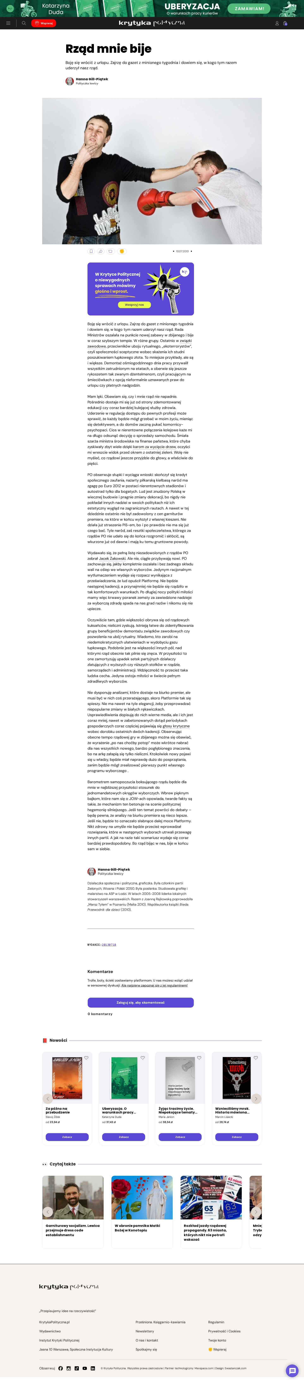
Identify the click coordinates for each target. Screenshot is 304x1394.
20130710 (109, 945)
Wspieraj (47, 23)
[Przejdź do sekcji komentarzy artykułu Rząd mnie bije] (111, 251)
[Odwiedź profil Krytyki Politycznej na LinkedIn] (92, 1368)
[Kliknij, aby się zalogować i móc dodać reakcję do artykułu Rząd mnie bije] (122, 251)
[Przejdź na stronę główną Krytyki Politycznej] (69, 1287)
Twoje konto (217, 1340)
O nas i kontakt (147, 1340)
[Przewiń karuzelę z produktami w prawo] (256, 1099)
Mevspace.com (204, 1368)
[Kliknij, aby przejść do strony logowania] (277, 23)
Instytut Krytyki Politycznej (59, 1340)
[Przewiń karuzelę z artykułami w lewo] (48, 1212)
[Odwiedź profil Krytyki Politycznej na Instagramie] (68, 1368)
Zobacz (67, 1137)
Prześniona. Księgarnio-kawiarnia (161, 1322)
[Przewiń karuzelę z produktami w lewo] (48, 1099)
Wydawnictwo (50, 1331)
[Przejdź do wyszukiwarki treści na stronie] (24, 23)
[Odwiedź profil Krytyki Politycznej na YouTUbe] (84, 1368)
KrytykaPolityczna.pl (54, 1322)
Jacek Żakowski (112, 558)
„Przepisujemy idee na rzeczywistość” (67, 1311)
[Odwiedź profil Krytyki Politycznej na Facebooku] (60, 1368)
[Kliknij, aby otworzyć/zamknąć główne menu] (8, 23)
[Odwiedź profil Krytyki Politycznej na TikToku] (76, 1368)
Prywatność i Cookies (224, 1331)
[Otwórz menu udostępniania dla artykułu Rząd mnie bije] (100, 251)
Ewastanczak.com (235, 1368)
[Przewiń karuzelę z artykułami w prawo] (256, 1212)
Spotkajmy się (146, 1349)
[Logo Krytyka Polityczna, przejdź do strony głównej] (152, 23)
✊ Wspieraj (217, 1349)
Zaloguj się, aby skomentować (141, 1002)
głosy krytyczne (176, 726)
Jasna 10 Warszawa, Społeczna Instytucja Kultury (76, 1349)
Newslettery (145, 1331)
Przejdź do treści (21, 7)
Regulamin (216, 1322)
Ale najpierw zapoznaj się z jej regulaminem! (154, 985)
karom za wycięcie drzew (154, 446)
